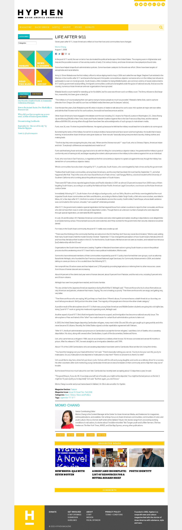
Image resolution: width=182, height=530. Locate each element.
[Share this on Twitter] (59, 54)
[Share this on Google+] (63, 54)
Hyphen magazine (29, 518)
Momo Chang (67, 405)
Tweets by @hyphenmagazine (27, 133)
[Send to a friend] (66, 54)
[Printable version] (69, 54)
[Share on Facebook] (56, 54)
